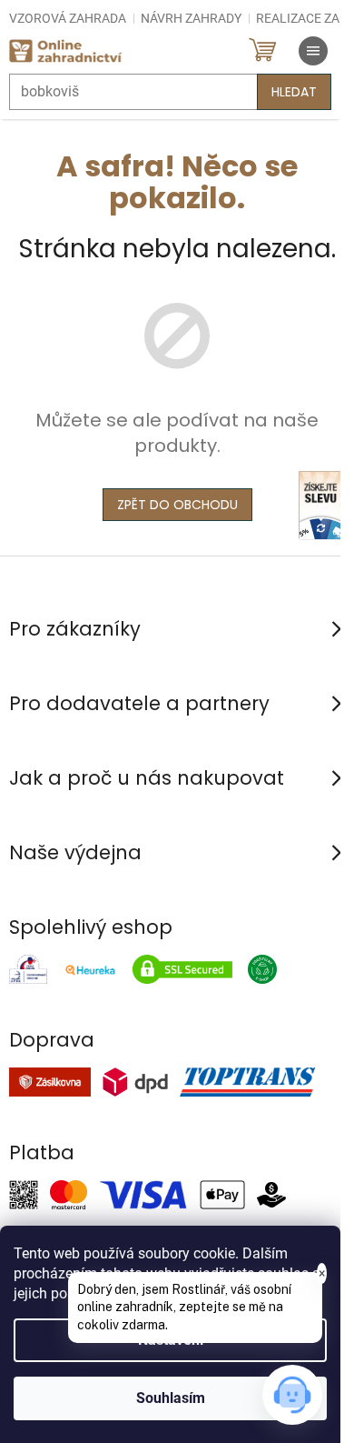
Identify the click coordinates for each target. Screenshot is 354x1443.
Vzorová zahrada (67, 18)
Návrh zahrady (191, 18)
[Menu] (313, 51)
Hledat (294, 92)
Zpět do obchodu (177, 505)
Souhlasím (170, 1398)
